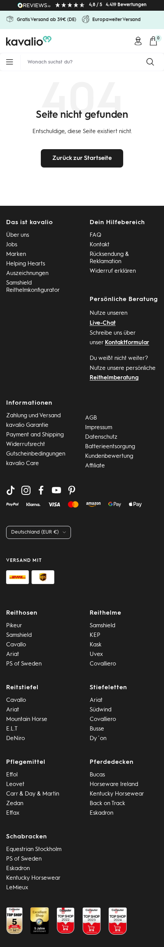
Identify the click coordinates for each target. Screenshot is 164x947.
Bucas (97, 775)
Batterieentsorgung (110, 447)
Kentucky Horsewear (117, 794)
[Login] (138, 41)
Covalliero (103, 664)
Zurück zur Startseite (82, 158)
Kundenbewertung (109, 456)
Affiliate (95, 466)
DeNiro (15, 739)
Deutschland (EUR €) (35, 532)
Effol (12, 775)
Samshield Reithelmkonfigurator (33, 286)
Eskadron (101, 813)
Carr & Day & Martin (32, 794)
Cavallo (16, 645)
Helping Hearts (25, 264)
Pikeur (14, 626)
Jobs (11, 245)
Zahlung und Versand (33, 416)
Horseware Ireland (114, 785)
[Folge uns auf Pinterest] (71, 490)
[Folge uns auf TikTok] (10, 490)
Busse (97, 729)
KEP (95, 635)
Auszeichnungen (27, 274)
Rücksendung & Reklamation (109, 258)
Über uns (17, 235)
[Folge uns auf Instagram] (26, 490)
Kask (95, 645)
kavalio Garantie (27, 425)
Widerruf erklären (113, 271)
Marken (16, 254)
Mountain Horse (26, 719)
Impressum (98, 428)
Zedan (14, 804)
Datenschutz (101, 437)
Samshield (19, 635)
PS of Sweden (24, 664)
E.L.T (12, 729)
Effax (12, 813)
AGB (91, 418)
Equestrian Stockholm (33, 850)
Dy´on (98, 739)
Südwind (100, 710)
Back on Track (107, 804)
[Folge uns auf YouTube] (56, 490)
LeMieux (17, 888)
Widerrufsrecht (25, 444)
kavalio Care (22, 464)
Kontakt (99, 245)
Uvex (96, 654)
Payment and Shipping (35, 435)
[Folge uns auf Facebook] (41, 490)
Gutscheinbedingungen (35, 454)
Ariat (12, 654)
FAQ (95, 235)
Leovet (15, 785)
